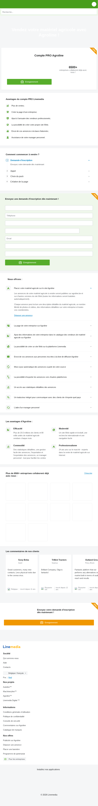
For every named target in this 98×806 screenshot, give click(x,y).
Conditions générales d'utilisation (16, 712)
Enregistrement (31, 82)
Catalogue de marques (12, 730)
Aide (5, 663)
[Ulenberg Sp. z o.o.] (38, 532)
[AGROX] (60, 512)
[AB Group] (38, 512)
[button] (94, 4)
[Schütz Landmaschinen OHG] (15, 512)
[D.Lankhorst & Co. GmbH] (60, 492)
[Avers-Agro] (15, 532)
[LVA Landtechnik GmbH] (38, 492)
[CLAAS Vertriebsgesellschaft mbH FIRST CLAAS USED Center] (15, 492)
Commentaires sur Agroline (14, 725)
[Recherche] (94, 11)
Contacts (7, 667)
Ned (10, 677)
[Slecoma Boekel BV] (82, 512)
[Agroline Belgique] (16, 4)
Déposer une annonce (23, 315)
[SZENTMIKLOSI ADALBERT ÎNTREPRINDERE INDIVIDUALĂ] (82, 492)
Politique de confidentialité (13, 716)
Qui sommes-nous (11, 658)
